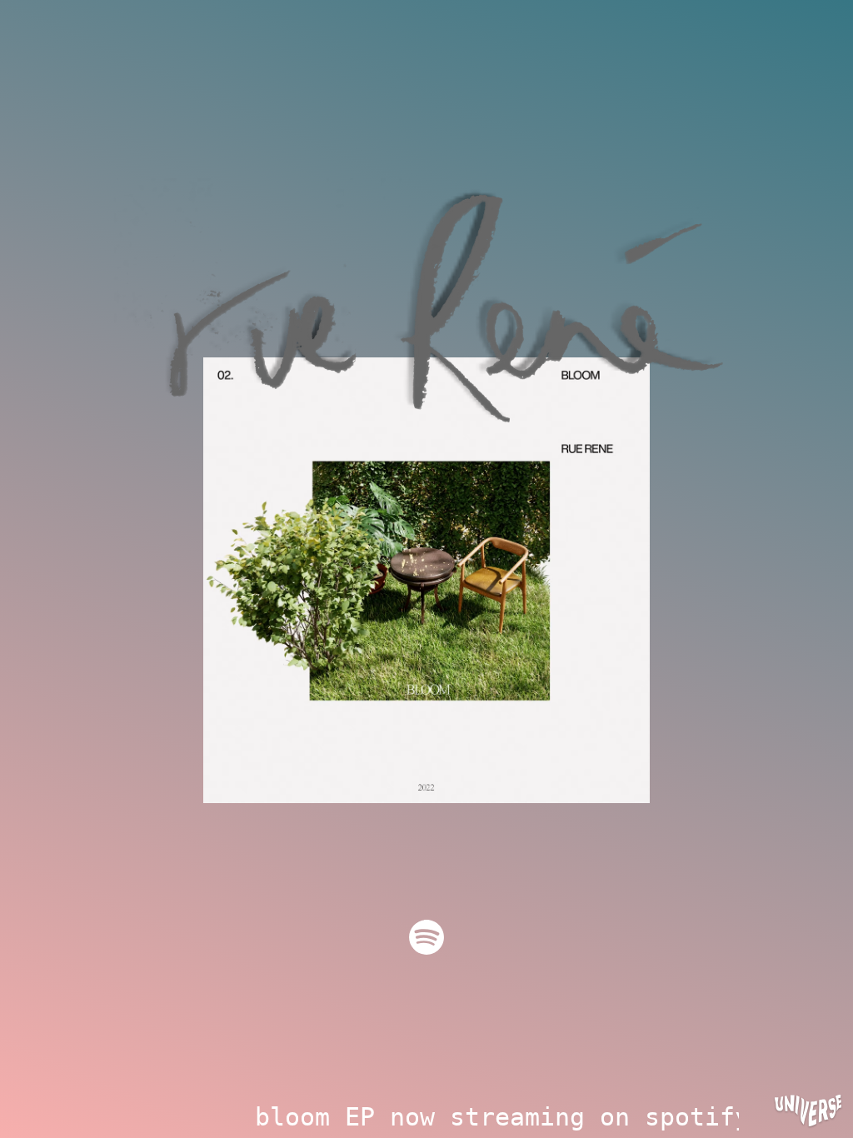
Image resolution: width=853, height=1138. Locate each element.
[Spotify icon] (426, 936)
